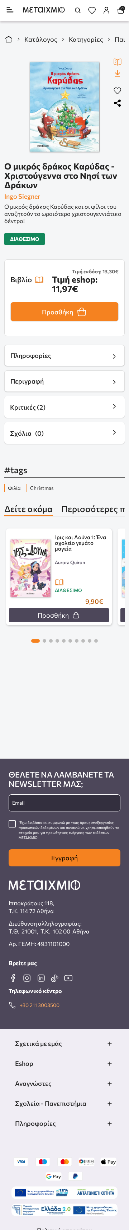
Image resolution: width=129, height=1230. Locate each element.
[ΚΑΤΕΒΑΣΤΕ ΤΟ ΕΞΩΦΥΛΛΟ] (117, 73)
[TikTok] (54, 978)
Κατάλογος (40, 39)
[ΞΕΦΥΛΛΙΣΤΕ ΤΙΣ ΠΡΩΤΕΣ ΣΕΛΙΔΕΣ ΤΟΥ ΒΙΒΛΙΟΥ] (117, 62)
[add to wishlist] (117, 91)
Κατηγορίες (86, 39)
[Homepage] (43, 10)
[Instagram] (27, 978)
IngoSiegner (22, 196)
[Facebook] (13, 978)
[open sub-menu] (109, 1043)
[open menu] (10, 10)
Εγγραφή (64, 858)
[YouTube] (68, 978)
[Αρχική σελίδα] (8, 39)
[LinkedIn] (41, 978)
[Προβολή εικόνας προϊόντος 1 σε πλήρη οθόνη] (64, 107)
